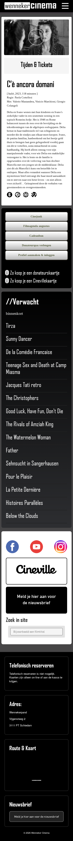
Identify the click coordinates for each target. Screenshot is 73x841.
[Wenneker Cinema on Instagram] (60, 551)
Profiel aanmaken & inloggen (36, 255)
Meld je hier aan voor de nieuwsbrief (36, 599)
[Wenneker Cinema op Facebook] (12, 551)
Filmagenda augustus (36, 226)
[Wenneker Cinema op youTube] (36, 551)
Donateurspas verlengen (36, 245)
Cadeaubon (36, 235)
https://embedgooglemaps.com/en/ (37, 780)
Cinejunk (36, 216)
